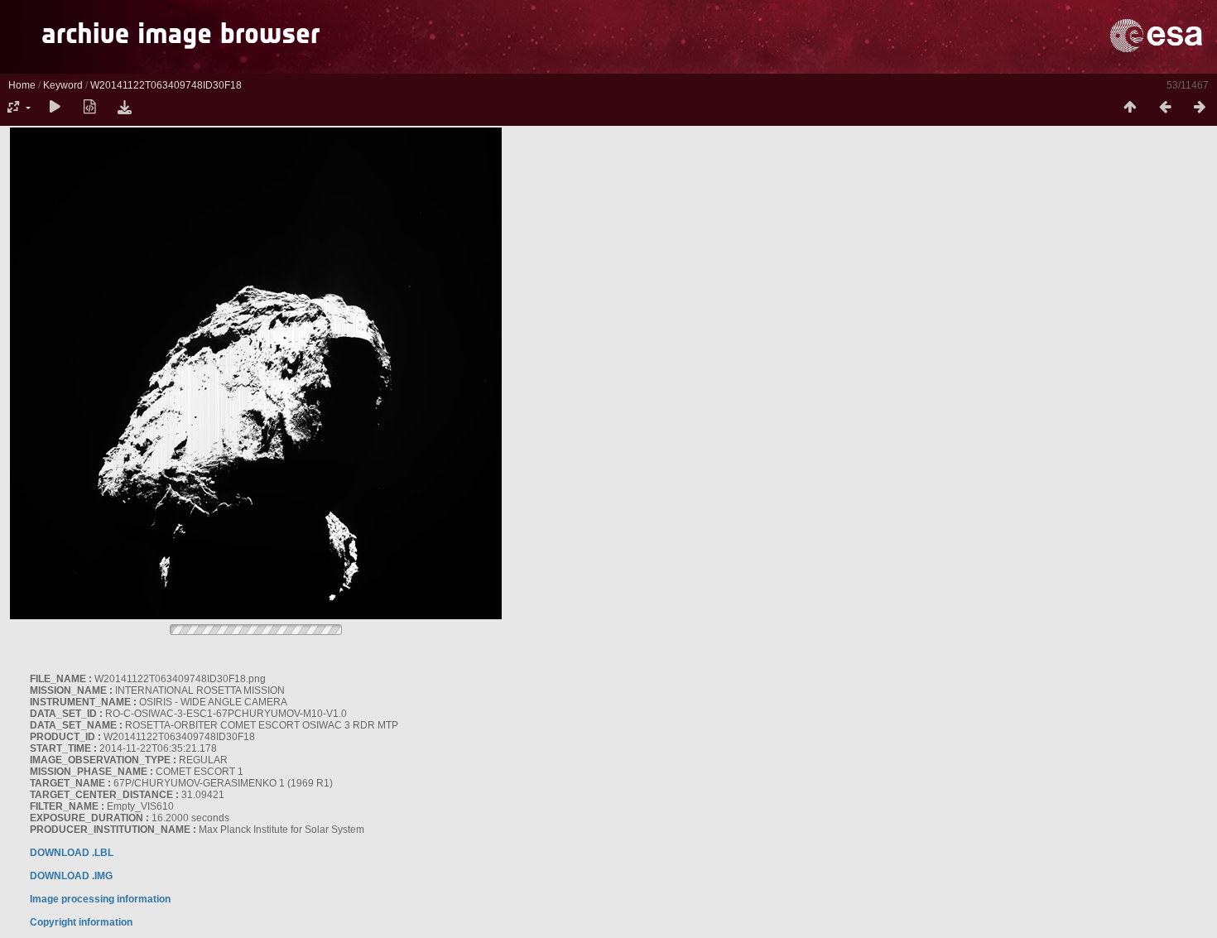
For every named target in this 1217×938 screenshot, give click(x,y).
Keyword (63, 85)
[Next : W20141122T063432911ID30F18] (1199, 107)
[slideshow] (54, 107)
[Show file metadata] (89, 107)
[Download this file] (124, 107)
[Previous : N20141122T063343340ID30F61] (1164, 107)
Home (22, 85)
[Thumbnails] (1130, 107)
